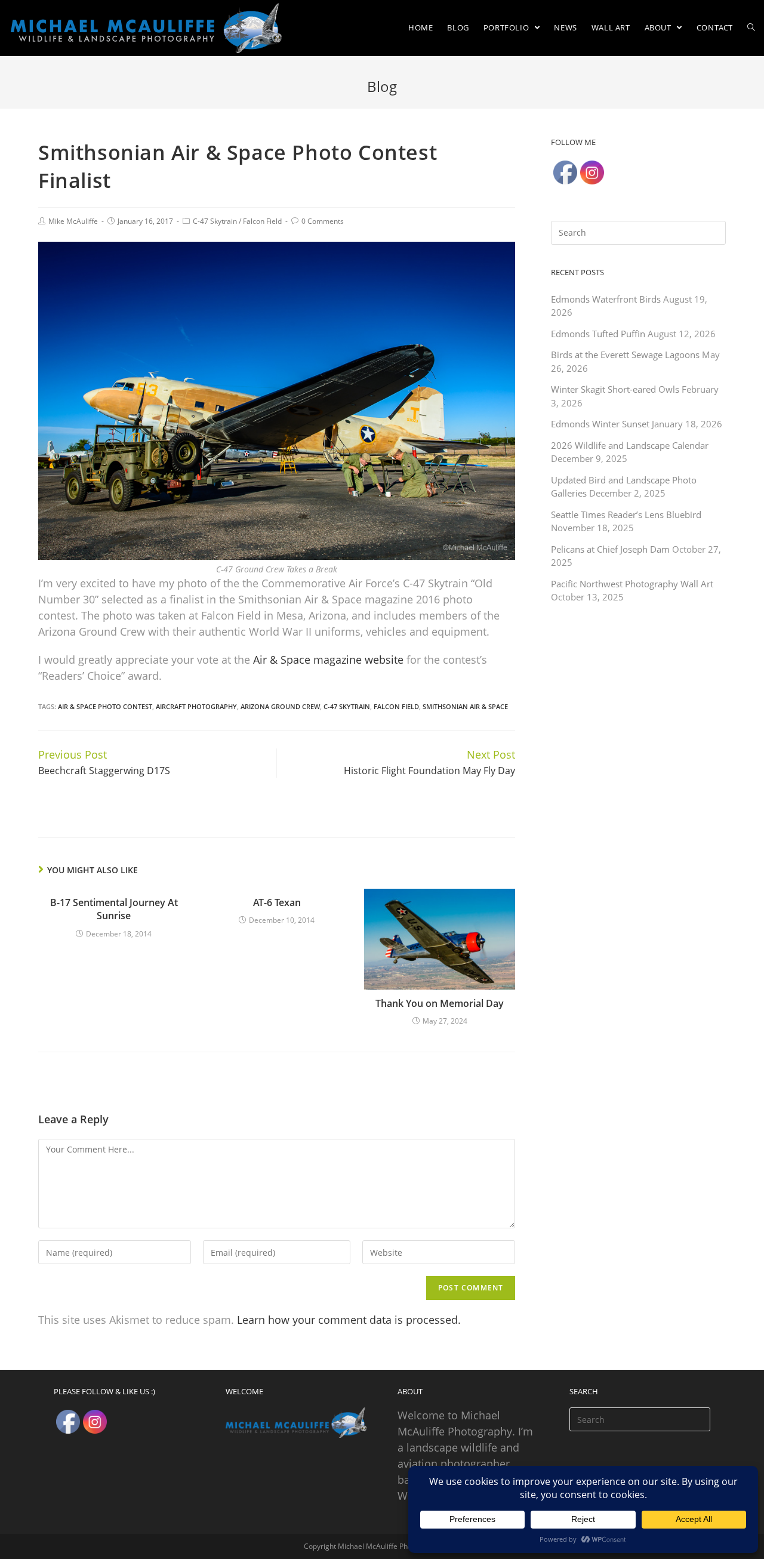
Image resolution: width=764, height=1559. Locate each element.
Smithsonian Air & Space (465, 706)
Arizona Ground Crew (280, 706)
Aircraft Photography (196, 706)
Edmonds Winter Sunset (600, 424)
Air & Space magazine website (328, 659)
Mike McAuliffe (73, 221)
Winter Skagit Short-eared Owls (615, 389)
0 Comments (322, 221)
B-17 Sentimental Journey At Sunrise (114, 909)
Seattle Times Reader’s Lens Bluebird (626, 514)
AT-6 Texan (277, 902)
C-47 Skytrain (215, 221)
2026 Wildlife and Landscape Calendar (629, 445)
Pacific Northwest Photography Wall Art (632, 584)
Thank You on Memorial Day (439, 1003)
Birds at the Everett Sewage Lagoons (625, 355)
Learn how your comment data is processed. (349, 1319)
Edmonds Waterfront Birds (606, 299)
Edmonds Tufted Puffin (598, 334)
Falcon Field (262, 221)
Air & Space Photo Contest (105, 706)
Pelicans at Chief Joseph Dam (610, 549)
